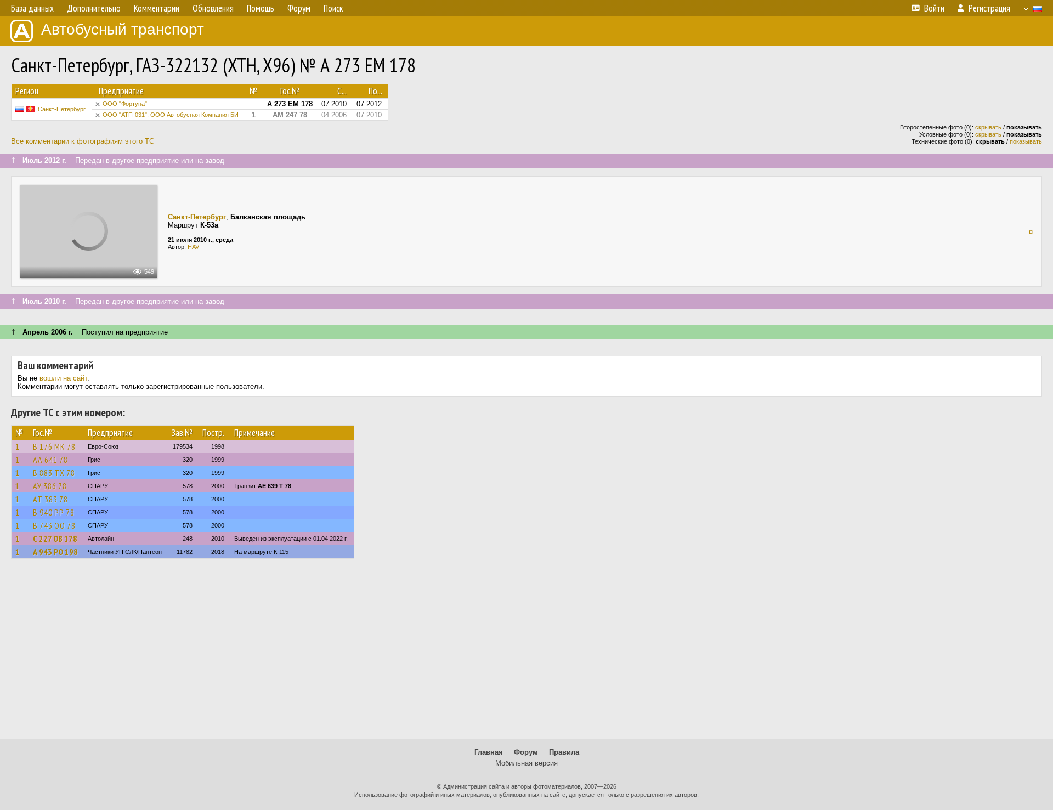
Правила (564, 752)
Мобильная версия (526, 763)
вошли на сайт (63, 378)
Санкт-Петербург (62, 109)
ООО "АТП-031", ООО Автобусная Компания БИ (171, 114)
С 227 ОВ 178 (55, 538)
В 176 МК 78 (54, 446)
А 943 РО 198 (55, 551)
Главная (488, 752)
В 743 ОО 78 (54, 525)
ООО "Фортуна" (125, 103)
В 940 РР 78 (54, 512)
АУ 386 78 (50, 485)
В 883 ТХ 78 (54, 472)
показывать (1026, 141)
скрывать (988, 127)
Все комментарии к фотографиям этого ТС (82, 141)
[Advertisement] (526, 653)
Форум (526, 752)
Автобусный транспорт (122, 29)
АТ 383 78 (50, 499)
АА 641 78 (50, 459)
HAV (193, 246)
